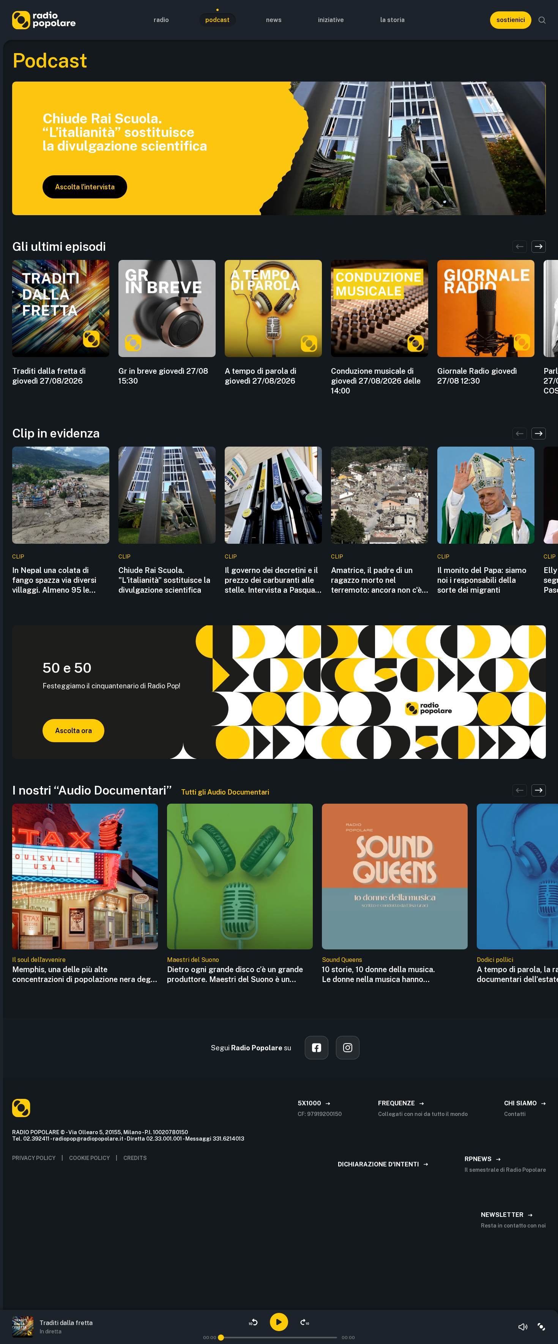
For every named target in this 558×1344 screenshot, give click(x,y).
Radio (161, 20)
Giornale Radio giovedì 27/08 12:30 (477, 376)
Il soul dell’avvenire (39, 959)
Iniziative (331, 20)
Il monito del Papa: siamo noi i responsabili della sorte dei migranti (481, 580)
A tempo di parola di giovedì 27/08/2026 (260, 376)
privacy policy (33, 1158)
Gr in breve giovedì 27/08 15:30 (163, 376)
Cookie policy (89, 1158)
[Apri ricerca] (542, 20)
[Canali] (541, 1326)
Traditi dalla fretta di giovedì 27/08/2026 (49, 376)
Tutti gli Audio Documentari (225, 792)
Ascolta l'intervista (85, 187)
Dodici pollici (495, 959)
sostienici (511, 20)
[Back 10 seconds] (253, 1322)
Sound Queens (342, 959)
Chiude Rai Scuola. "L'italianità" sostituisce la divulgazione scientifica (164, 580)
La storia (392, 20)
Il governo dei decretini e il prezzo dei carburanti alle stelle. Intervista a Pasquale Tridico (273, 580)
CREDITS (135, 1158)
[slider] (221, 1338)
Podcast (217, 20)
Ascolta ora (73, 731)
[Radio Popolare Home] (44, 20)
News (274, 20)
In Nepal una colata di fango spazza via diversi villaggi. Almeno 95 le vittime (54, 580)
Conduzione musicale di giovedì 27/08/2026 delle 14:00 (376, 381)
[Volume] (523, 1326)
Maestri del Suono (193, 959)
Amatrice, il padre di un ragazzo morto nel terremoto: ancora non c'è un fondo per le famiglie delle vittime (376, 580)
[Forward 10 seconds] (304, 1322)
